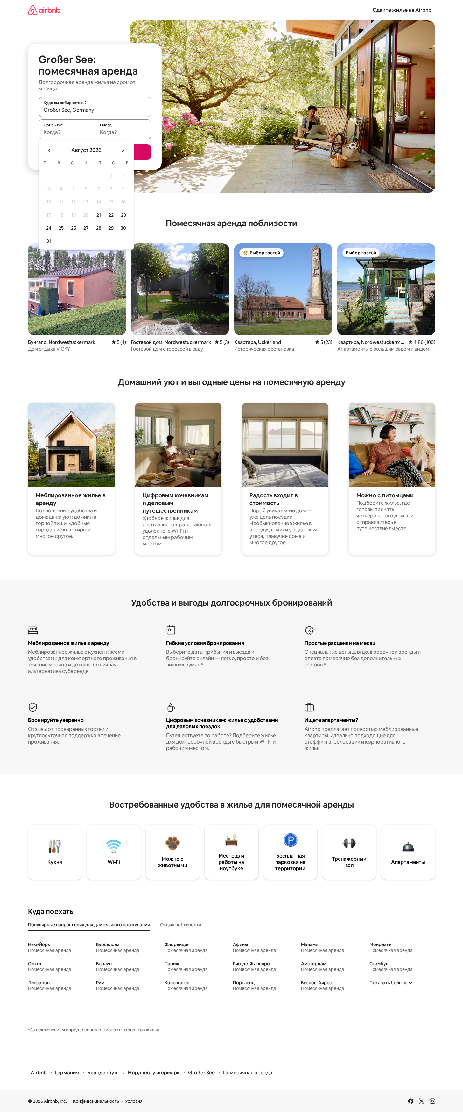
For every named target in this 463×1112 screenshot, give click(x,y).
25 (61, 228)
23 (123, 215)
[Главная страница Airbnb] (44, 10)
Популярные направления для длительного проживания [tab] (89, 925)
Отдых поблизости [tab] (180, 925)
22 (111, 215)
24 (48, 228)
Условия (134, 1101)
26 (73, 228)
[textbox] (67, 132)
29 (111, 228)
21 (98, 215)
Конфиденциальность (96, 1101)
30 (123, 228)
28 (98, 228)
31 (48, 241)
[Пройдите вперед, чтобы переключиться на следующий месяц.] (123, 150)
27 (85, 228)
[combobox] (95, 110)
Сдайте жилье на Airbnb (402, 10)
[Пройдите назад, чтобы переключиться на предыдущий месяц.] (50, 150)
